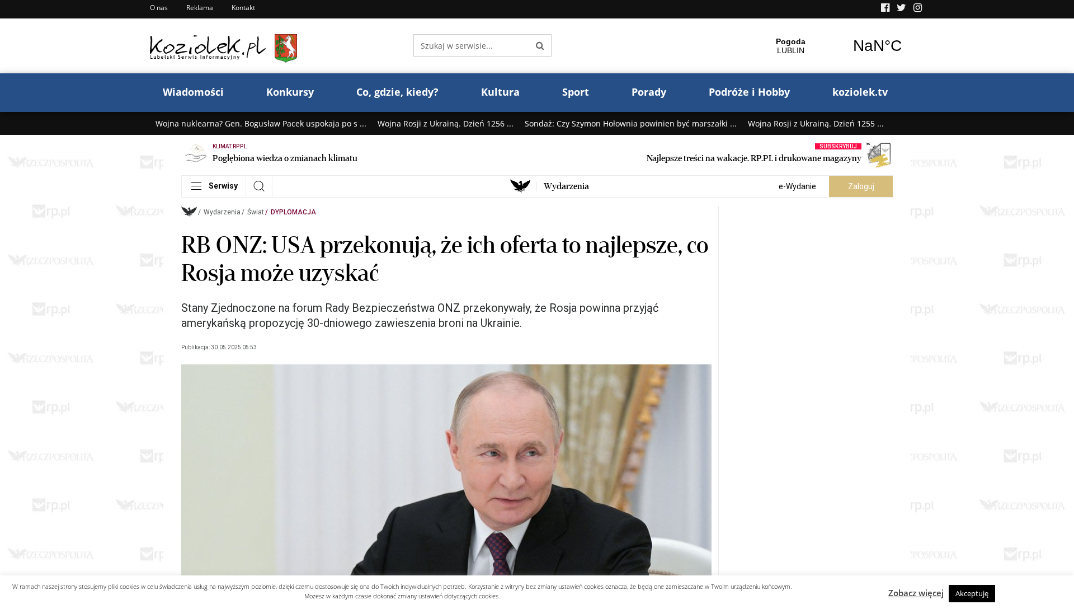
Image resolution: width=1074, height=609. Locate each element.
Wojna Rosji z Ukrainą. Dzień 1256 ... (446, 123)
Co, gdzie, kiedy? (397, 92)
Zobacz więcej (916, 592)
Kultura (500, 92)
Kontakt (243, 7)
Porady (649, 92)
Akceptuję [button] (971, 593)
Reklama (199, 7)
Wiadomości (193, 92)
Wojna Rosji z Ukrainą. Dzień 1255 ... (816, 123)
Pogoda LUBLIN (834, 45)
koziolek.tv (860, 92)
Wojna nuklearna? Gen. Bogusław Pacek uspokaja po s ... (261, 123)
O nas (159, 7)
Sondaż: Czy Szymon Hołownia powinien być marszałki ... (631, 123)
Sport (575, 92)
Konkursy (290, 92)
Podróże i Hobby (749, 92)
